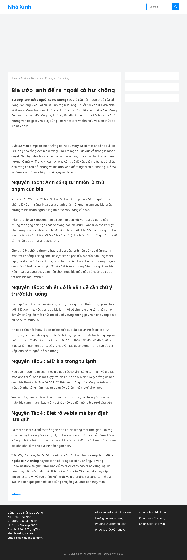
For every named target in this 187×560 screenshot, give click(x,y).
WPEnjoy (118, 553)
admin (16, 494)
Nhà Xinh (19, 6)
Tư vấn (24, 78)
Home (14, 78)
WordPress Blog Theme (97, 553)
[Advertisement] (93, 41)
